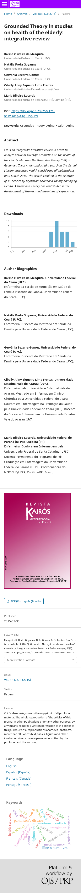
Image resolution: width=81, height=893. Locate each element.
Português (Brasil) (18, 785)
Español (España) (18, 772)
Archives (22, 14)
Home (8, 14)
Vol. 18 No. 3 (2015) (44, 14)
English (11, 766)
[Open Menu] (4, 4)
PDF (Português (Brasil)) (25, 601)
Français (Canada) (18, 778)
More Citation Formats (21, 660)
